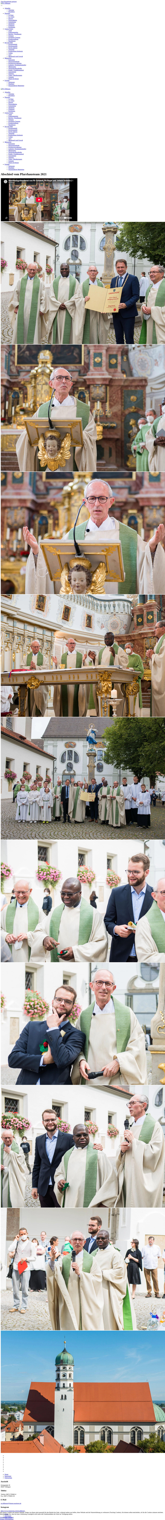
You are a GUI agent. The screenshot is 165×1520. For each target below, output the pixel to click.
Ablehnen (11, 1517)
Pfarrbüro (11, 84)
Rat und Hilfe (9, 42)
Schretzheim (12, 22)
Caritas (10, 53)
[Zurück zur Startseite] (5, 3)
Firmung (11, 36)
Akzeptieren (3, 1517)
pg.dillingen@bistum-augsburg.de (11, 1503)
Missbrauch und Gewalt (15, 56)
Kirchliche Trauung (14, 37)
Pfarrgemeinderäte (13, 61)
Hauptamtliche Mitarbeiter (16, 85)
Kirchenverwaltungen (14, 63)
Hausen (10, 18)
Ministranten (12, 67)
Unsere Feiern (9, 29)
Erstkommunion (13, 32)
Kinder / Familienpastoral (16, 70)
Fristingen (11, 25)
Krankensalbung (13, 39)
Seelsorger (11, 82)
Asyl (9, 55)
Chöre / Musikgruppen (15, 75)
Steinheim (11, 24)
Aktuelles (7, 8)
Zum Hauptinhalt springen (9, 1)
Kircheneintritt (12, 44)
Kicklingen (11, 27)
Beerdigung (11, 41)
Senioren (11, 73)
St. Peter (10, 15)
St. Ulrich (11, 17)
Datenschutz (8, 1478)
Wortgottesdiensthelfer (15, 68)
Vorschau (11, 10)
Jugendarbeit (12, 72)
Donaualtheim (12, 20)
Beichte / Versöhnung (14, 34)
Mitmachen (8, 58)
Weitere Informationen (6, 1519)
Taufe (10, 30)
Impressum (8, 1476)
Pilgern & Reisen (13, 79)
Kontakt (7, 80)
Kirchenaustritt (12, 46)
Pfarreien (7, 13)
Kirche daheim (12, 48)
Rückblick (11, 12)
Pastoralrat (11, 60)
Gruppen (11, 77)
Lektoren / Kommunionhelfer (17, 65)
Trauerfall (11, 49)
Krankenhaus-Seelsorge (15, 51)
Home (6, 1474)
